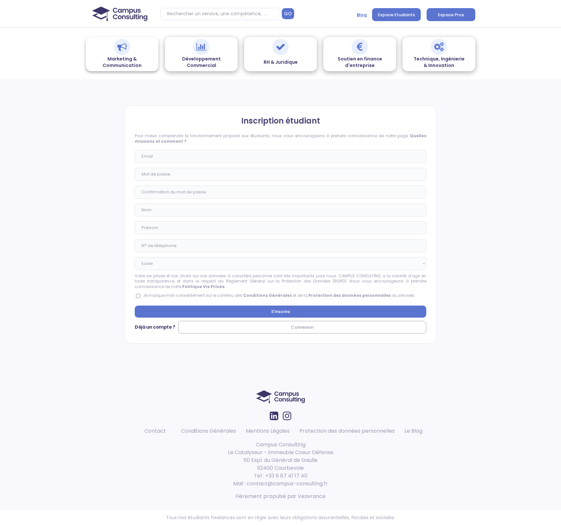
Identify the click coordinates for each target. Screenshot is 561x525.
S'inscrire (280, 311)
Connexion (302, 327)
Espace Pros (451, 15)
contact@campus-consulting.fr (287, 483)
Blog (362, 15)
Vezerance (312, 496)
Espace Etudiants (396, 15)
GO (288, 13)
